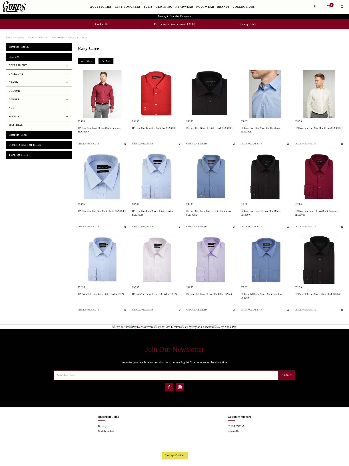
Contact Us (101, 24)
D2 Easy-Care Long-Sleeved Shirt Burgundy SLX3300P (100, 130)
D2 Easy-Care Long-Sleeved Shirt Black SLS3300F (260, 213)
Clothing (164, 7)
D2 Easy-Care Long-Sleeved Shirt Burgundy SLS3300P (316, 213)
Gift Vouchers (128, 7)
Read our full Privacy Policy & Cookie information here (174, 447)
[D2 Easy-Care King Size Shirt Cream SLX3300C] (319, 94)
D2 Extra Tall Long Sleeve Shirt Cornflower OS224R (262, 296)
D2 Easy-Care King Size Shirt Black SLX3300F (209, 128)
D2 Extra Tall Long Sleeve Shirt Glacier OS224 (101, 294)
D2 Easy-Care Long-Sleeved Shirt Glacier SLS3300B (152, 213)
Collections (244, 7)
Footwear (205, 7)
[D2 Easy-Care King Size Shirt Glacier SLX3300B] (102, 177)
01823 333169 (236, 426)
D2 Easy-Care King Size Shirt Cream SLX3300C (318, 128)
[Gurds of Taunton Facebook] (169, 387)
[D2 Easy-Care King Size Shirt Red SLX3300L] (156, 94)
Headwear (184, 7)
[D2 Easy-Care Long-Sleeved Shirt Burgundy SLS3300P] (319, 177)
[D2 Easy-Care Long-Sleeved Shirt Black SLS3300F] (265, 177)
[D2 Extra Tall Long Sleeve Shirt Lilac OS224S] (210, 260)
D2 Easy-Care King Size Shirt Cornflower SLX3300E (261, 130)
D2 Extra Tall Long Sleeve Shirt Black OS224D (318, 294)
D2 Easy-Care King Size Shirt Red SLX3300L (154, 128)
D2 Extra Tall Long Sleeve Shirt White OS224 (154, 294)
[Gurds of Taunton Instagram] (180, 387)
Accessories (101, 7)
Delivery (102, 426)
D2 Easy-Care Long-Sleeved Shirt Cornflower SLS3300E (208, 213)
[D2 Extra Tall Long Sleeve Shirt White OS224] (156, 260)
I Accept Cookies (174, 455)
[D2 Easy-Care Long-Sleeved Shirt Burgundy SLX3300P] (102, 94)
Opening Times (247, 24)
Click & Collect (106, 431)
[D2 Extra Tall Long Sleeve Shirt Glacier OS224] (102, 260)
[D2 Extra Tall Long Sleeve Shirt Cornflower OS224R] (265, 260)
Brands (223, 7)
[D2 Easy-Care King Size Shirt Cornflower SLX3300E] (265, 94)
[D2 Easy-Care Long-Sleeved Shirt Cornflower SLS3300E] (210, 177)
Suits (148, 7)
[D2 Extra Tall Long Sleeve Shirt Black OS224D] (319, 260)
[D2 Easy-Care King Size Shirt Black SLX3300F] (210, 94)
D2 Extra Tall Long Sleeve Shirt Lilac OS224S (209, 294)
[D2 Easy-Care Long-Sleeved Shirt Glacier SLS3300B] (156, 177)
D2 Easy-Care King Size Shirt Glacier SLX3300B (102, 211)
